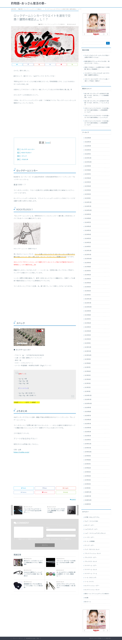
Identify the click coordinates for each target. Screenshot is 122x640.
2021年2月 (87, 387)
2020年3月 (87, 432)
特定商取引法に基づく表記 (32, 638)
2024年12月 (87, 202)
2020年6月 (87, 419)
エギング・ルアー (89, 525)
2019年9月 (87, 456)
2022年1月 (87, 343)
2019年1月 (87, 488)
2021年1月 (87, 391)
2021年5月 (87, 375)
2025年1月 (87, 198)
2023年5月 (87, 279)
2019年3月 (87, 480)
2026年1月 (87, 154)
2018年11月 (87, 496)
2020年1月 (87, 440)
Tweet (24, 488)
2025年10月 (87, 162)
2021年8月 (87, 363)
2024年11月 (87, 206)
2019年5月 (87, 472)
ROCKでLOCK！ (26, 153)
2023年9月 (87, 263)
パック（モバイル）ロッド (91, 549)
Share (45, 488)
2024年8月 (87, 218)
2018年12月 (87, 492)
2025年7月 (87, 174)
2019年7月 (87, 464)
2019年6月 (87, 468)
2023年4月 (87, 283)
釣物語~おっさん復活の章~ (28, 4)
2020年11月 (87, 399)
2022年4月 (87, 331)
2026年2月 (87, 150)
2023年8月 (87, 267)
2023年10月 (87, 258)
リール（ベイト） (89, 581)
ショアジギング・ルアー (91, 529)
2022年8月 (87, 315)
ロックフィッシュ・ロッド (91, 590)
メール (48, 533)
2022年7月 (87, 319)
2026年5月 (87, 142)
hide (48, 143)
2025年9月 (87, 166)
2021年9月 (87, 359)
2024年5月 (87, 230)
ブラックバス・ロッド (90, 561)
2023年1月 (87, 295)
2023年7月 (87, 271)
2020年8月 (87, 411)
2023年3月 (87, 287)
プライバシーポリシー (17, 638)
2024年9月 (87, 214)
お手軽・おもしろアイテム (91, 517)
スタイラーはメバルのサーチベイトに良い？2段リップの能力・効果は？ (96, 80)
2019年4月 (87, 476)
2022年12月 (87, 299)
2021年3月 (87, 383)
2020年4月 (87, 428)
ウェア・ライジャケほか (91, 521)
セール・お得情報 (89, 541)
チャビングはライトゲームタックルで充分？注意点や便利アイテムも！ (96, 56)
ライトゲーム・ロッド (90, 569)
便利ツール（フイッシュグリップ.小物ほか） (97, 594)
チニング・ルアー (89, 545)
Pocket (45, 492)
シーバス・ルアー (89, 537)
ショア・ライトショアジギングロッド (95, 533)
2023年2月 (87, 291)
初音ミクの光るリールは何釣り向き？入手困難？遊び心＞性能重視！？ (96, 68)
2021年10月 (87, 355)
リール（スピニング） (90, 577)
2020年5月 (87, 424)
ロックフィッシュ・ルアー (91, 586)
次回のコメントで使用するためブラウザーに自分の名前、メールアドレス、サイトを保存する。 (45, 539)
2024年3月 (87, 238)
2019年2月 (87, 484)
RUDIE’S (73, 499)
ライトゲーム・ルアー (90, 565)
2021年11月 (87, 351)
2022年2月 (87, 339)
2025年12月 (87, 158)
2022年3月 (87, 335)
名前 (47, 527)
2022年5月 (87, 327)
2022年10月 (87, 307)
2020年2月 (87, 436)
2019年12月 (87, 444)
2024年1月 (87, 246)
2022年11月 (87, 303)
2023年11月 (87, 254)
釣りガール (87, 602)
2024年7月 (87, 222)
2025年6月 (87, 178)
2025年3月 (87, 190)
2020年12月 (87, 395)
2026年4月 (87, 146)
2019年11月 (87, 448)
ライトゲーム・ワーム (90, 573)
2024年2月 (87, 242)
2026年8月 (87, 138)
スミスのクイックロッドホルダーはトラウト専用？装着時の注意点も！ (96, 74)
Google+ (66, 488)
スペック (24, 156)
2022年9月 (87, 311)
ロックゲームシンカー (28, 149)
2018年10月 (87, 500)
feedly (66, 492)
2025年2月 (87, 194)
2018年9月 (87, 504)
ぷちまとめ (24, 159)
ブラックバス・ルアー (90, 557)
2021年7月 (87, 367)
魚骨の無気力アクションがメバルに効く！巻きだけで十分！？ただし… (96, 62)
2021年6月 (87, 371)
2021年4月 (87, 379)
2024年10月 (88, 210)
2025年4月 (87, 186)
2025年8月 (87, 170)
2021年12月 (87, 347)
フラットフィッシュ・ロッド (92, 553)
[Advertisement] (44, 122)
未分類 (86, 598)
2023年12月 (87, 250)
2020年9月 (87, 407)
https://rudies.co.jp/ (21, 452)
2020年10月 (88, 403)
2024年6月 (87, 226)
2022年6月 (87, 323)
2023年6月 (87, 275)
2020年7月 (87, 415)
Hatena (24, 492)
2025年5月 (87, 182)
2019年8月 (87, 460)
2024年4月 (87, 234)
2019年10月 (87, 452)
